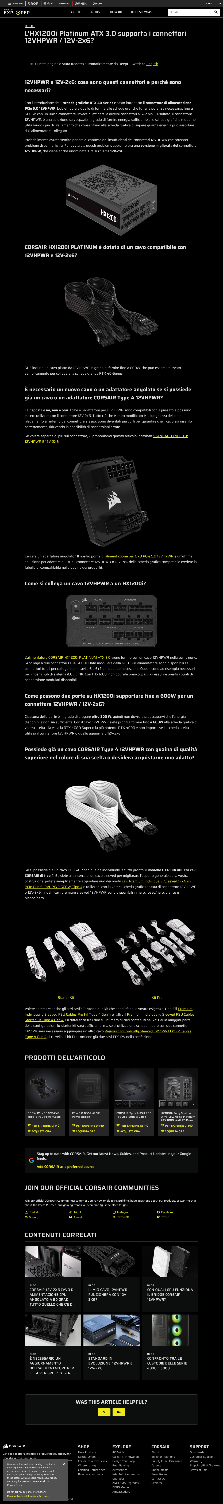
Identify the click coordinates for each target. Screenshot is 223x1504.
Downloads (197, 1452)
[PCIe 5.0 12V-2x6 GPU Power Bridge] (89, 1088)
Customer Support (201, 1457)
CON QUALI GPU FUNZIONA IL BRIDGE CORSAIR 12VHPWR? (170, 1294)
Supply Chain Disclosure (166, 1461)
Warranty (196, 1461)
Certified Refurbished (91, 1470)
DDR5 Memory (122, 1487)
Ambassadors (121, 1491)
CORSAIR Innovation (125, 1457)
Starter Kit (66, 997)
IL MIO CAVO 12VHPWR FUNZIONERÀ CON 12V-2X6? (107, 1294)
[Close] (64, 1464)
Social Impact (159, 1470)
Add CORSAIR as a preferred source (65, 1166)
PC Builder (119, 1452)
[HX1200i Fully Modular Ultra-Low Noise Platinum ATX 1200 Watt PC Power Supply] (185, 1103)
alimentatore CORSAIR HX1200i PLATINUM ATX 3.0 (68, 657)
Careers (156, 1465)
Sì (104, 1412)
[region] (35, 1480)
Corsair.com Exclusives (92, 1461)
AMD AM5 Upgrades (125, 1483)
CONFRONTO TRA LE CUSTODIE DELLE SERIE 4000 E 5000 (167, 1363)
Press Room (159, 1474)
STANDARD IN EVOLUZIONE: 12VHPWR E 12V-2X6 (110, 1363)
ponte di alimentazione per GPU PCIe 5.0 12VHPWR (132, 556)
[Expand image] (111, 200)
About (155, 1452)
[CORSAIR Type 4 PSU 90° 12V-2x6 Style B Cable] (141, 1103)
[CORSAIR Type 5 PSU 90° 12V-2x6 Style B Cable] (126, 1103)
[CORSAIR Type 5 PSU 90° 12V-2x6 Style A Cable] (133, 1103)
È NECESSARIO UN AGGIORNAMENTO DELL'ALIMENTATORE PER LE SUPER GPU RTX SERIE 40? (52, 1368)
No (119, 1412)
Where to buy (87, 1465)
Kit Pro (157, 997)
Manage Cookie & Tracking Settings (28, 1496)
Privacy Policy (14, 1485)
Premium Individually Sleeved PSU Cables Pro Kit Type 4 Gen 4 (109, 1011)
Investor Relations (163, 1457)
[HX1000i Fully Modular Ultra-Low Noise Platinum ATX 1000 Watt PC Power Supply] (178, 1088)
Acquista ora (41, 1131)
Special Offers (87, 1457)
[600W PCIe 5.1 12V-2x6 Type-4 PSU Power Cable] (45, 1088)
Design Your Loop (123, 1461)
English (152, 64)
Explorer (156, 1483)
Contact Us (158, 1478)
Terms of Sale (198, 1470)
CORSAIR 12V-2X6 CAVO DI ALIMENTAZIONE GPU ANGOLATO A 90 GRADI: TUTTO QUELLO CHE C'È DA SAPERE (52, 1299)
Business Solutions (90, 1474)
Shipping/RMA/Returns (205, 1465)
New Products (87, 1452)
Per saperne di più (45, 1125)
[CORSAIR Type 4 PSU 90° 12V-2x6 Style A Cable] (134, 1088)
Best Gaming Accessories (120, 1467)
